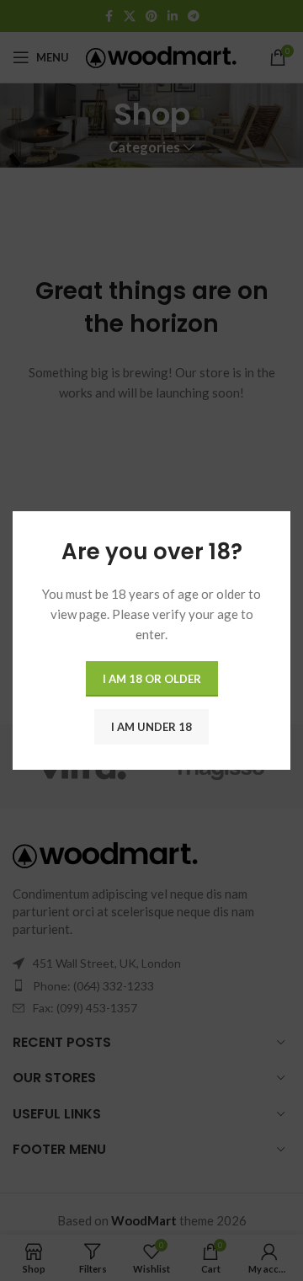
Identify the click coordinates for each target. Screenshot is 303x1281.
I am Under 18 (151, 726)
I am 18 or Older (152, 678)
